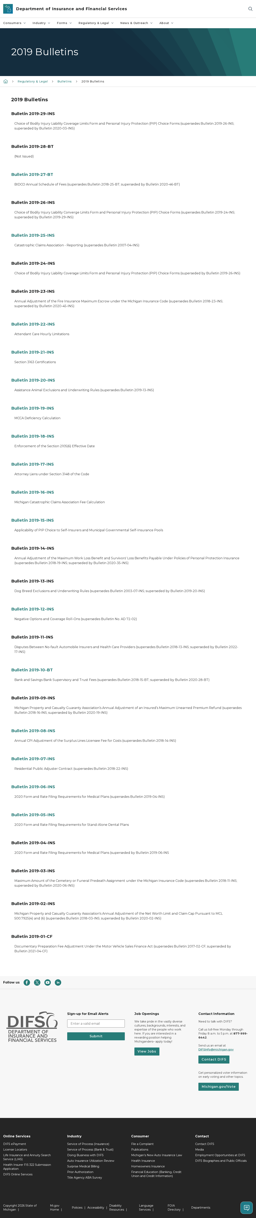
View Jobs (147, 1051)
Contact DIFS (214, 1059)
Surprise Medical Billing (83, 1166)
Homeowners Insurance (148, 1166)
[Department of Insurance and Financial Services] (5, 81)
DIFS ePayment (14, 1144)
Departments (200, 1207)
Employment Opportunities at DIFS (220, 1155)
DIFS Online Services (17, 1174)
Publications (139, 1149)
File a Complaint (142, 1144)
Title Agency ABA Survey (84, 1177)
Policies (77, 1207)
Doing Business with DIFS (85, 1155)
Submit (96, 1036)
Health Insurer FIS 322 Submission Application (27, 1167)
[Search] (250, 8)
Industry (39, 23)
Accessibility (95, 1207)
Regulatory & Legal (94, 23)
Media (199, 1149)
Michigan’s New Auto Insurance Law (156, 1155)
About (164, 23)
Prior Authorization (80, 1172)
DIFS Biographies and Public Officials (221, 1161)
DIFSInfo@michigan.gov (216, 1049)
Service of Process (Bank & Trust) (90, 1149)
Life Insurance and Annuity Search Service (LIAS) (27, 1157)
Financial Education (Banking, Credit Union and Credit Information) (156, 1174)
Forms (62, 23)
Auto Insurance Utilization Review (90, 1161)
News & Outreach (134, 23)
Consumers (12, 23)
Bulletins (64, 81)
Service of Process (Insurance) (88, 1144)
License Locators (15, 1149)
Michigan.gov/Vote (219, 1087)
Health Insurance (143, 1161)
